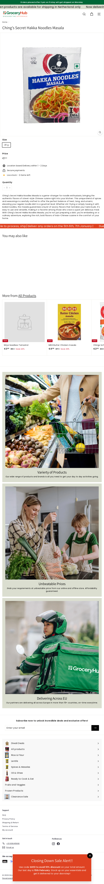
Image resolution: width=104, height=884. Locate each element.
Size (4, 139)
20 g (6, 145)
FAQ (4, 815)
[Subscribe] (95, 728)
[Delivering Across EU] (52, 647)
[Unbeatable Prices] (52, 533)
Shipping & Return (10, 822)
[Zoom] (100, 132)
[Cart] (92, 14)
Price (5, 153)
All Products (27, 295)
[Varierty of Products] (52, 421)
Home (4, 22)
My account (7, 830)
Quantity (7, 182)
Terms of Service (10, 826)
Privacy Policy (8, 819)
